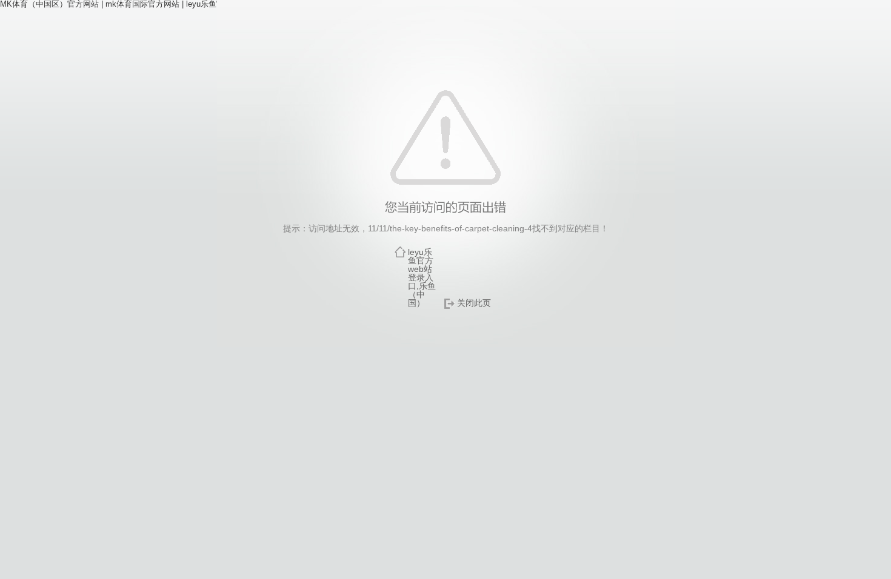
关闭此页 (474, 303)
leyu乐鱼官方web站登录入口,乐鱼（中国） (422, 277)
